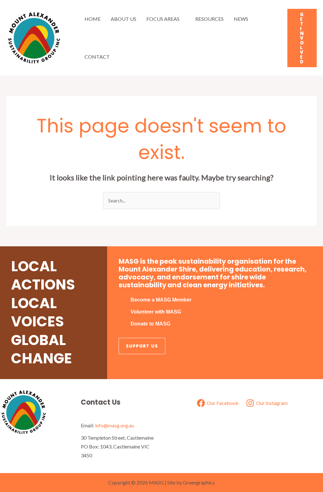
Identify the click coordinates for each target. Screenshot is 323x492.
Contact (97, 57)
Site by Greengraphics (191, 482)
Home (93, 19)
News (241, 19)
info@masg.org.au (114, 425)
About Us (123, 19)
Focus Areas (162, 19)
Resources (209, 19)
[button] (302, 38)
